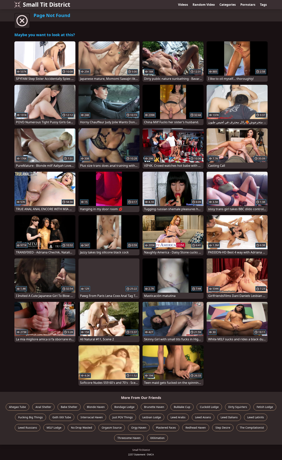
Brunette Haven (154, 407)
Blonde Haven (96, 407)
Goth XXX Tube (61, 417)
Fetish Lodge (265, 407)
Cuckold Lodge (209, 407)
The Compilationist (252, 427)
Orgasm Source (112, 427)
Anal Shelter (43, 407)
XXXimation (157, 438)
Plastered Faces (166, 427)
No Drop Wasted (81, 427)
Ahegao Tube (17, 407)
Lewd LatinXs (255, 417)
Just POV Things (122, 417)
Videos (183, 4)
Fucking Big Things (30, 417)
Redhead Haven (196, 427)
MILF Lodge (54, 427)
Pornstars (247, 4)
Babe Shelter (69, 407)
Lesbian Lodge (151, 417)
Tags (263, 4)
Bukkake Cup (182, 407)
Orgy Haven (138, 427)
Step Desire (222, 427)
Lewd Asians (203, 417)
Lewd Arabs (178, 417)
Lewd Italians (229, 417)
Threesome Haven (129, 438)
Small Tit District (46, 4)
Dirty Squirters (237, 407)
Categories (227, 4)
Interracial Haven (92, 417)
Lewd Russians (27, 427)
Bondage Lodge (124, 407)
